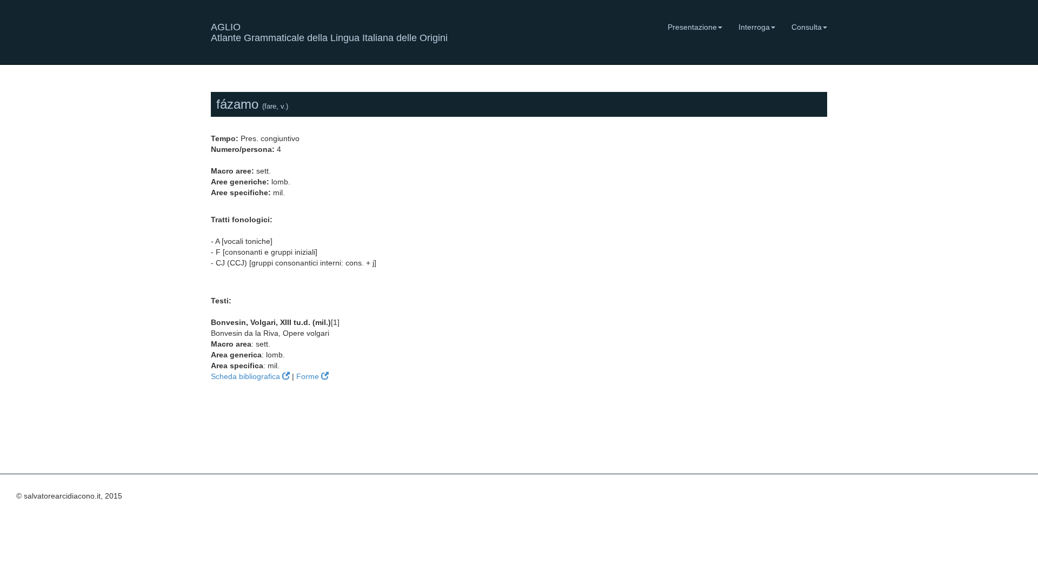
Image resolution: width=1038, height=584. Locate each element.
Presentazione (692, 27)
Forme (308, 376)
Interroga (754, 27)
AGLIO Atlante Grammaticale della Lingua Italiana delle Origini (329, 31)
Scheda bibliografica (246, 376)
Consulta (806, 27)
